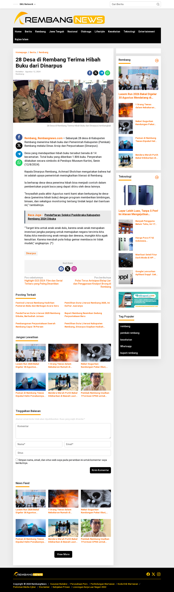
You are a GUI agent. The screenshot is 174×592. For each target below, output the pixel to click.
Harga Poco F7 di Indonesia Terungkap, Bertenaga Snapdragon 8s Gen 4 (146, 239)
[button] (158, 4)
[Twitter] (67, 268)
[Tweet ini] (95, 73)
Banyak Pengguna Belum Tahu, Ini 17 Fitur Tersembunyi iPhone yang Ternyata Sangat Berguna (145, 223)
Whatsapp (126, 346)
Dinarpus (31, 253)
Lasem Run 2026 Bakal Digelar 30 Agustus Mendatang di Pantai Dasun (27, 366)
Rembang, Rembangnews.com (43, 138)
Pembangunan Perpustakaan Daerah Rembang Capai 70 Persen (35, 325)
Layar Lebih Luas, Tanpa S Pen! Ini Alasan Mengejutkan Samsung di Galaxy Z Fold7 (138, 212)
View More (63, 554)
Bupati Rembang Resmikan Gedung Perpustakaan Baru (83, 314)
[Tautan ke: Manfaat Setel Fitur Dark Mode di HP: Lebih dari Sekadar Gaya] (126, 260)
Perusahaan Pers (79, 584)
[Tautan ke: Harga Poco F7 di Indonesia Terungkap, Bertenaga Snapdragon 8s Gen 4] (126, 243)
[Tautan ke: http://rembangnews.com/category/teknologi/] (157, 177)
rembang (125, 326)
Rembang (20, 74)
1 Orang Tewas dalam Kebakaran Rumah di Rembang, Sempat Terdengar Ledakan (59, 366)
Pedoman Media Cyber (24, 587)
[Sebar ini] (89, 73)
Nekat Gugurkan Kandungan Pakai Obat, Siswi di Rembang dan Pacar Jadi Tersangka (93, 366)
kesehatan (126, 339)
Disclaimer (44, 587)
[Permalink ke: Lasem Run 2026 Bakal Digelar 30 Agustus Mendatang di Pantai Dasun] (31, 352)
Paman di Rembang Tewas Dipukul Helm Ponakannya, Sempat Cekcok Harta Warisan (30, 395)
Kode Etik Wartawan (128, 584)
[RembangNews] (59, 17)
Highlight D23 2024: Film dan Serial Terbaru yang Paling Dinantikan (43, 280)
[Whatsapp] (107, 73)
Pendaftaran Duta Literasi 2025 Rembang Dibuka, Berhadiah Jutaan (38, 314)
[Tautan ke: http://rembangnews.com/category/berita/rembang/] (157, 61)
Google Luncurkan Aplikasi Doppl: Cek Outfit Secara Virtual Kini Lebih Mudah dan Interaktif (146, 273)
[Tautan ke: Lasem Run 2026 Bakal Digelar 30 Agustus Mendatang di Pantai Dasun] (138, 78)
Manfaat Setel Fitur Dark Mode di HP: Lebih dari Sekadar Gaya (146, 256)
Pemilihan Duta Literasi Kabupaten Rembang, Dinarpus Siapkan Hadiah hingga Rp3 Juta (84, 325)
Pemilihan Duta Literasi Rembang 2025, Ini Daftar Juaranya (87, 304)
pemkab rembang (129, 333)
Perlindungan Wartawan (103, 584)
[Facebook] (61, 268)
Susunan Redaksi (58, 584)
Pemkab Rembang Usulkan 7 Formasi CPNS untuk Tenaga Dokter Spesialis (95, 395)
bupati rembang (129, 353)
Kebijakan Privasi (61, 587)
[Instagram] (74, 268)
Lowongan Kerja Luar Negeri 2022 (89, 587)
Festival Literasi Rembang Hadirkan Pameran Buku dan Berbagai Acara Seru (37, 304)
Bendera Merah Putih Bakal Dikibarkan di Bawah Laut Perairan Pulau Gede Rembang (62, 395)
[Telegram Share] (101, 73)
